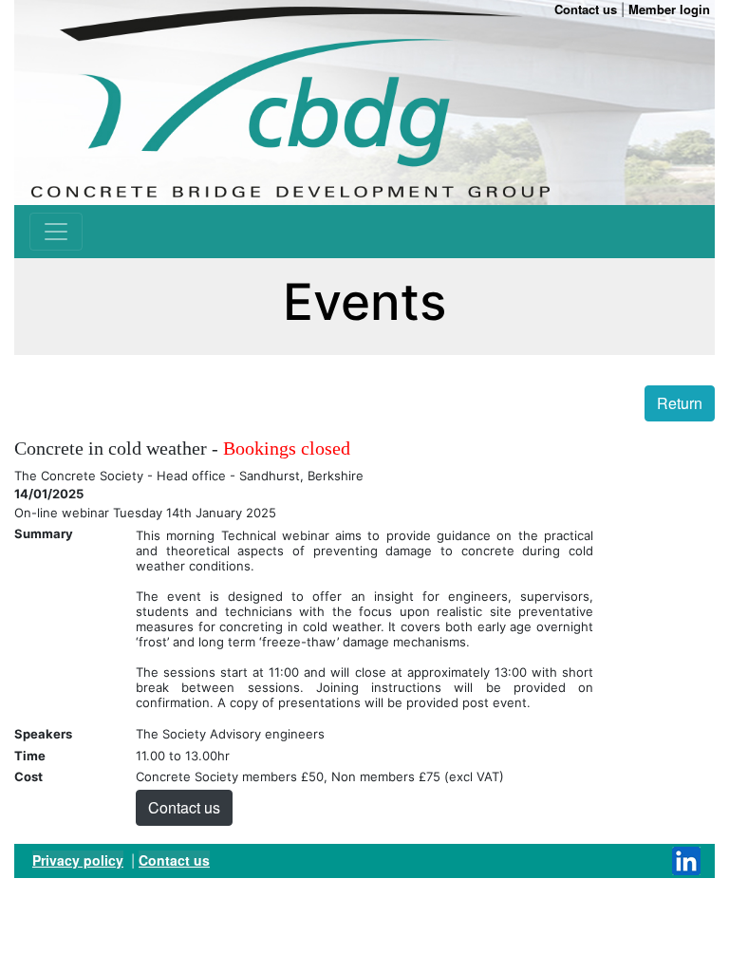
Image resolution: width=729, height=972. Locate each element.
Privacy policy (77, 859)
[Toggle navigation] (56, 232)
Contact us (184, 807)
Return (679, 403)
